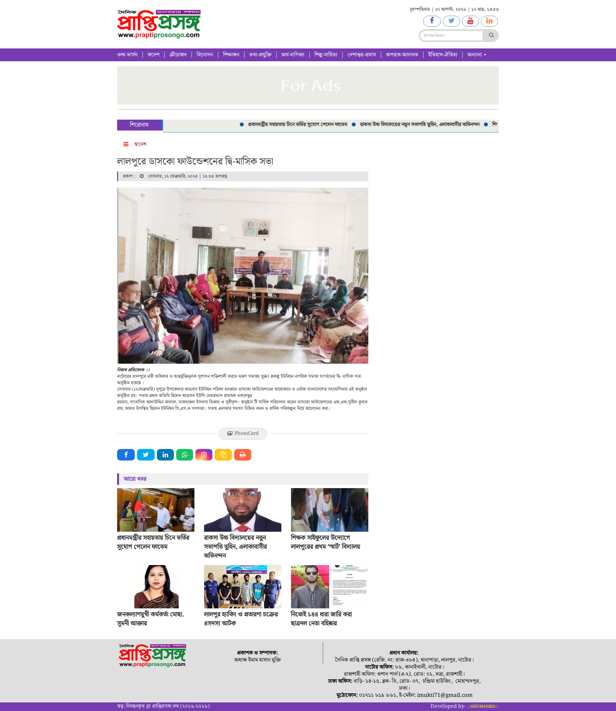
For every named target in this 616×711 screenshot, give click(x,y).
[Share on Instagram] (203, 455)
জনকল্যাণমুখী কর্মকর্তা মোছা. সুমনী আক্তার (150, 619)
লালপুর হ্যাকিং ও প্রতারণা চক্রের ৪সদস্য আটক (241, 619)
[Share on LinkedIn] (165, 455)
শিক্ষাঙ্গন (231, 55)
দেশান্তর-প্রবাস (361, 55)
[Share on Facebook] (126, 455)
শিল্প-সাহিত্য (326, 55)
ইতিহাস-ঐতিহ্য (443, 55)
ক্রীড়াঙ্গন (178, 55)
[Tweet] (146, 455)
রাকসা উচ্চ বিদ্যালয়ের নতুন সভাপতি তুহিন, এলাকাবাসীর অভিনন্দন (407, 125)
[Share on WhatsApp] (184, 455)
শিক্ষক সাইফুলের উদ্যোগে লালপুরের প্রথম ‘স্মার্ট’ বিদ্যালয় (325, 542)
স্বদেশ (153, 55)
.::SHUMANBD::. (483, 706)
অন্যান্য (475, 55)
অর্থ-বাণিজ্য (292, 55)
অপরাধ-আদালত (402, 55)
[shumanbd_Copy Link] (223, 455)
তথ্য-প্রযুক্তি (260, 55)
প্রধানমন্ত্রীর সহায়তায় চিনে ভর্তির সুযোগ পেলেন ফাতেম (285, 125)
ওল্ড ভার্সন (127, 55)
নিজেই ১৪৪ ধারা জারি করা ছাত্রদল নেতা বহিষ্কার (321, 619)
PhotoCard (247, 433)
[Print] (242, 455)
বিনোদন (205, 55)
